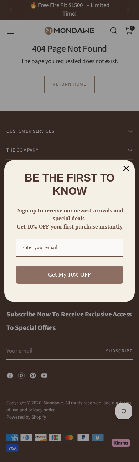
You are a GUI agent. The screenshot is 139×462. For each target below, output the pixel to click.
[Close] (126, 168)
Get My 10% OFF (69, 274)
